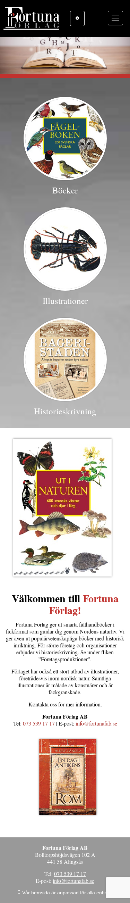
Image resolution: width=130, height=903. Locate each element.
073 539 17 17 (39, 723)
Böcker (65, 190)
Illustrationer (65, 300)
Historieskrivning (65, 411)
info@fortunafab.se (96, 723)
